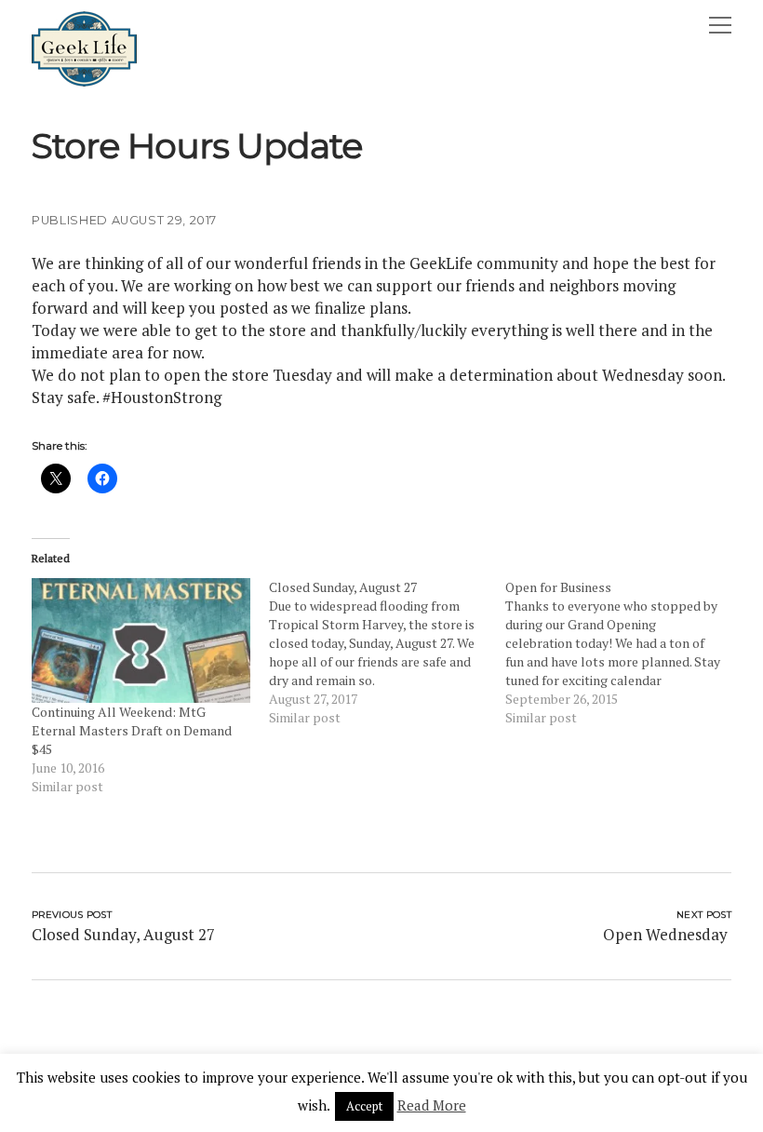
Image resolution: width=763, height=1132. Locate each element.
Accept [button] (364, 1106)
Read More (431, 1105)
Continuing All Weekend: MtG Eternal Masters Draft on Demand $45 (132, 730)
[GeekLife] (84, 82)
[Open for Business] (624, 652)
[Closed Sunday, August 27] (387, 652)
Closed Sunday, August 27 (123, 934)
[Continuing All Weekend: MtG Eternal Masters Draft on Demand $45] (141, 640)
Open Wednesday (667, 934)
